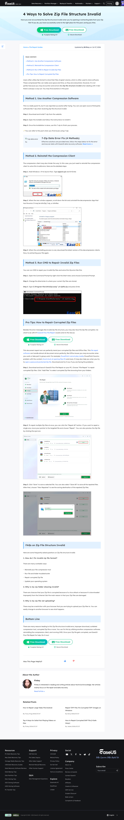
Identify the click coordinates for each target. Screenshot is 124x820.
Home (25, 47)
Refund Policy (54, 757)
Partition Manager (51, 3)
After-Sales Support (35, 761)
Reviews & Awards (71, 772)
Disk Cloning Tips (10, 779)
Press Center (69, 768)
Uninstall (53, 754)
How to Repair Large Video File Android (37, 708)
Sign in (117, 3)
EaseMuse (53, 786)
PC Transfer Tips (10, 790)
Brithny (87, 47)
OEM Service (69, 790)
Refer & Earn (69, 797)
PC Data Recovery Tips (12, 754)
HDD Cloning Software (12, 786)
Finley (37, 680)
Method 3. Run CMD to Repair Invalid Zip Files (44, 70)
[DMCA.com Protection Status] (16, 815)
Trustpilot (99, 764)
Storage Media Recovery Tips (14, 761)
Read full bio (38, 691)
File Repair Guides (36, 47)
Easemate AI (54, 782)
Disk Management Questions (38, 779)
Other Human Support (36, 768)
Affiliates (68, 783)
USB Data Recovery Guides (14, 765)
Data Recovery (36, 3)
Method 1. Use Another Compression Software (44, 61)
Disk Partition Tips (11, 775)
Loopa (52, 789)
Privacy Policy (54, 761)
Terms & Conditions (56, 772)
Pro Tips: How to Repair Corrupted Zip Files (43, 74)
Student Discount (70, 793)
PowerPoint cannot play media (72, 356)
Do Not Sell (53, 765)
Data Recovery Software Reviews (16, 768)
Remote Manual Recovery (37, 765)
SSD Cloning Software (12, 782)
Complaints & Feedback (73, 800)
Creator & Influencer (71, 786)
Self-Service (33, 754)
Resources (10, 750)
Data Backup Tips (10, 772)
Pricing (109, 3)
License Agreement (56, 768)
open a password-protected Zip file (38, 362)
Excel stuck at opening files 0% (54, 359)
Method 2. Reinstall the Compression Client (43, 65)
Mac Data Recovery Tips (13, 757)
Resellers (68, 779)
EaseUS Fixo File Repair (46, 333)
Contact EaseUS (70, 775)
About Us (68, 765)
